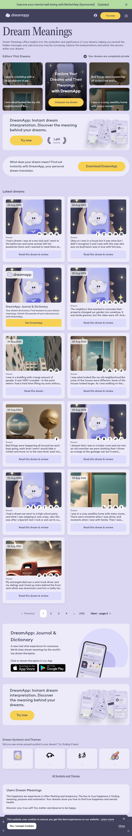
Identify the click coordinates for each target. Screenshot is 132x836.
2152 (82, 613)
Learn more (107, 819)
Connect (103, 4)
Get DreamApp (33, 322)
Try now (110, 15)
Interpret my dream (66, 102)
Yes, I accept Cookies (22, 826)
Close (121, 826)
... (74, 613)
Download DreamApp (101, 166)
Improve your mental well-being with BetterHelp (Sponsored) (56, 4)
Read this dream (33, 391)
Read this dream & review (33, 254)
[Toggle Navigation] (126, 16)
